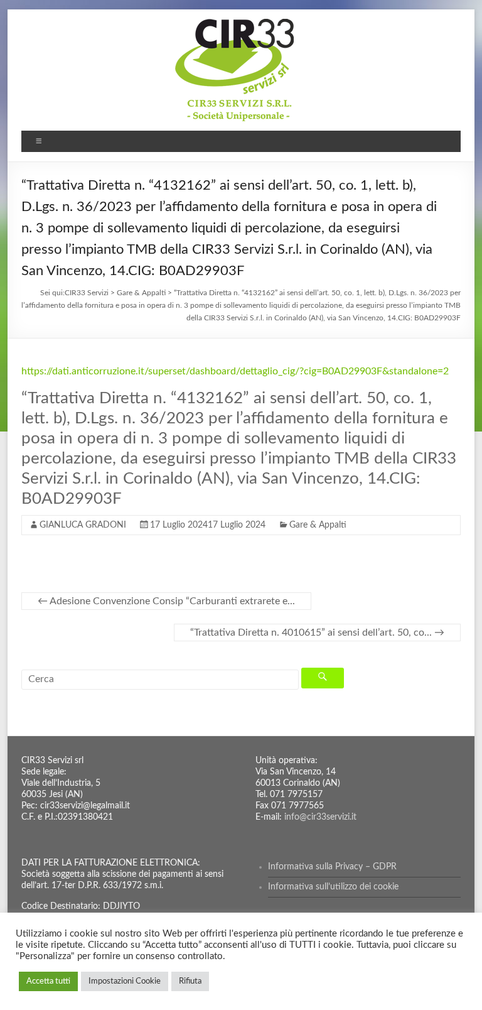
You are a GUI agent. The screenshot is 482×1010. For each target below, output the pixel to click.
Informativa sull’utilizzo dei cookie (333, 886)
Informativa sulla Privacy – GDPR (332, 866)
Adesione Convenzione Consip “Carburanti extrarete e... (166, 601)
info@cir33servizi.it (320, 817)
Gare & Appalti (317, 525)
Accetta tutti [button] (48, 981)
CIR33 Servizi (87, 292)
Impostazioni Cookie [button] (124, 981)
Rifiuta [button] (190, 981)
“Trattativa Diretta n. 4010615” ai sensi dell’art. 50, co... (317, 632)
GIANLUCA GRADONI (83, 525)
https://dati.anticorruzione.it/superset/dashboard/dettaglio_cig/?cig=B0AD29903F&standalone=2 (235, 371)
